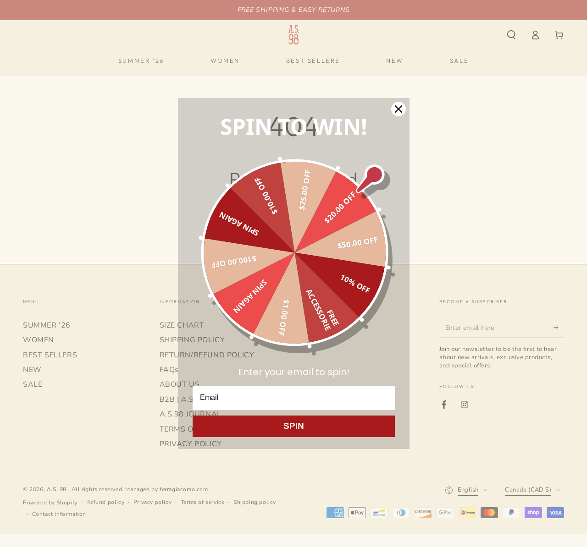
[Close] (399, 109)
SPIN (293, 426)
